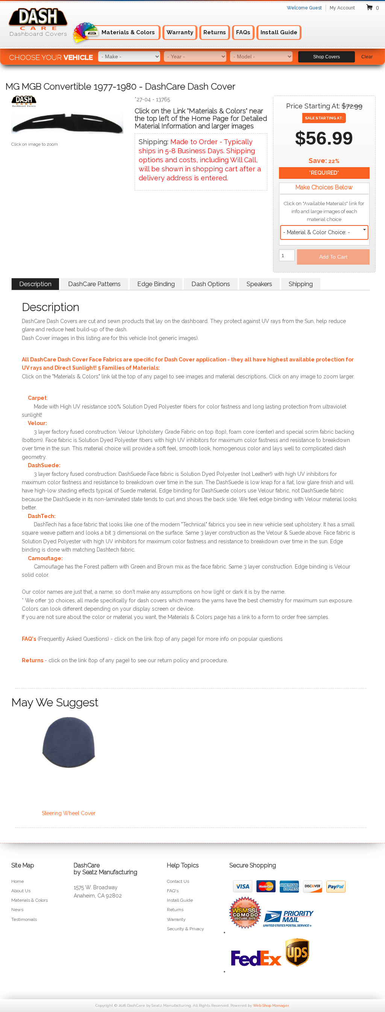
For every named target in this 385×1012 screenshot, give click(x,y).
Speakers (259, 284)
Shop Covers (326, 56)
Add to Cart (333, 257)
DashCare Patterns (94, 284)
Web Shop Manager (271, 1005)
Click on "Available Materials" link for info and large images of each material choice (324, 211)
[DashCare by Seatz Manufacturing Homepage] (38, 40)
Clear (367, 56)
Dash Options (210, 284)
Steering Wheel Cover (68, 813)
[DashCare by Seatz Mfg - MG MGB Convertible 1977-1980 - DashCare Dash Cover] (67, 103)
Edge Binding (156, 284)
